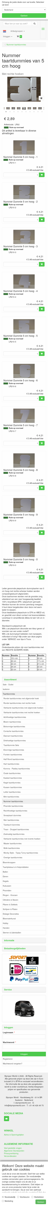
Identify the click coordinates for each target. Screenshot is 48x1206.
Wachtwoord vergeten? (12, 1063)
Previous (3, 108)
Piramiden (7, 890)
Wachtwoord (8, 1042)
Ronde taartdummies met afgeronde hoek (21, 698)
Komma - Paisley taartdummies (16, 768)
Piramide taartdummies (13, 806)
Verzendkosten (10, 1156)
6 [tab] (26, 111)
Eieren (5, 876)
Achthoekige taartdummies (14, 717)
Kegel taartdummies (11, 782)
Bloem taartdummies (12, 721)
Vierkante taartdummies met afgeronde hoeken (23, 707)
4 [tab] (18, 111)
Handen (6, 928)
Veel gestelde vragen (13, 1148)
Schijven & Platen (10, 909)
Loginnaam (8, 1032)
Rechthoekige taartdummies (15, 810)
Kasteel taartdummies (12, 778)
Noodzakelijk (10, 1197)
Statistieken (39, 1197)
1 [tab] (6, 111)
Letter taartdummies (12, 792)
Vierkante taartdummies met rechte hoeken (21, 712)
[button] (4, 31)
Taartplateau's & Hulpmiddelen (16, 867)
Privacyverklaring (11, 1153)
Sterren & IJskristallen (12, 932)
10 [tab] (42, 111)
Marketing (9, 1201)
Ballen (5, 871)
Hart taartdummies (11, 764)
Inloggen (24, 1054)
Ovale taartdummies (12, 773)
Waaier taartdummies (12, 843)
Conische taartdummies (13, 731)
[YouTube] (6, 1118)
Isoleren (6, 689)
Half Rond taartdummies (13, 759)
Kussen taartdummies (12, 787)
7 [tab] (30, 111)
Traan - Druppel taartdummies (16, 829)
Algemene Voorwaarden (14, 1150)
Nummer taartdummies (13, 801)
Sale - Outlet (8, 684)
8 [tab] (34, 111)
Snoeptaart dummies (12, 815)
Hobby (5, 923)
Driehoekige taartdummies (14, 740)
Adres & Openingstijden (14, 1134)
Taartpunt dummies (11, 824)
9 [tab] (38, 111)
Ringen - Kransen (10, 895)
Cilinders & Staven (10, 899)
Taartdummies (9, 693)
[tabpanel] (24, 108)
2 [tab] (10, 111)
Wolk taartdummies (11, 848)
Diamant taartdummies (13, 735)
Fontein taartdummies (12, 754)
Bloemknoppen (9, 862)
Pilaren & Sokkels (10, 904)
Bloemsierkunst (9, 918)
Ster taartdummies (11, 820)
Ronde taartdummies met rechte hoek (19, 703)
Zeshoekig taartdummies (13, 834)
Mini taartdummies (11, 796)
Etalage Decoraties (11, 913)
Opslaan (24, 15)
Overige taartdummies (12, 857)
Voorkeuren (25, 1197)
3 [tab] (14, 111)
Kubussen (7, 885)
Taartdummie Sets (11, 745)
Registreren (8, 1059)
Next (44, 108)
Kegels (6, 881)
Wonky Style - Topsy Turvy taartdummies (20, 852)
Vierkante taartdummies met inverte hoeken (21, 838)
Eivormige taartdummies (13, 749)
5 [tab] (22, 111)
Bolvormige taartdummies (14, 726)
